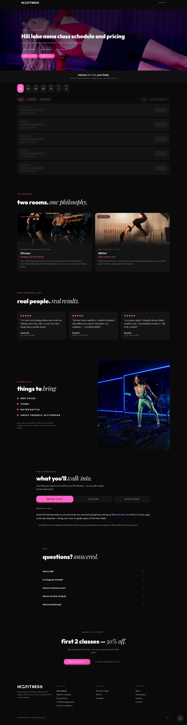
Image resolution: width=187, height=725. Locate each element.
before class (55, 499)
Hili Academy (140, 694)
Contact (138, 702)
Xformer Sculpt (102, 691)
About (137, 691)
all (21, 99)
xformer (32, 99)
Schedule (62, 49)
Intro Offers (29, 49)
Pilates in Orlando (64, 694)
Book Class (46, 56)
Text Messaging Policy (65, 702)
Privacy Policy (62, 698)
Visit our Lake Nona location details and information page (51, 43)
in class (93, 499)
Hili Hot (99, 694)
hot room (45, 99)
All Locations (62, 691)
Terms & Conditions (65, 706)
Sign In (162, 3)
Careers (138, 698)
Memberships (47, 49)
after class (132, 499)
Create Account (75, 662)
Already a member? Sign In (107, 662)
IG (167, 718)
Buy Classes (29, 56)
